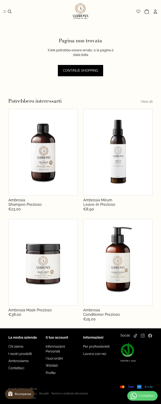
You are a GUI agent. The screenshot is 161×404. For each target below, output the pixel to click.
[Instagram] (142, 335)
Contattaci (16, 368)
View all (147, 102)
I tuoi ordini (54, 358)
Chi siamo (15, 346)
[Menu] (5, 11)
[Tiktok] (135, 335)
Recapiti (44, 393)
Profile (51, 373)
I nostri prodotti (20, 354)
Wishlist (52, 366)
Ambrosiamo (18, 361)
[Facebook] (150, 335)
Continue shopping (80, 71)
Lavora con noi (94, 354)
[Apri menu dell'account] (156, 11)
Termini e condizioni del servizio (69, 393)
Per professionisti (96, 346)
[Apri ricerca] (9, 11)
